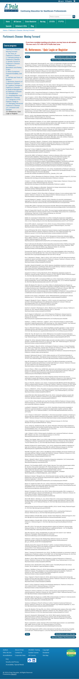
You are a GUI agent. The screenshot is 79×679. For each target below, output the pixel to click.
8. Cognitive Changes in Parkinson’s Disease (14, 86)
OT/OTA (52, 21)
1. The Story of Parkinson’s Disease (13, 54)
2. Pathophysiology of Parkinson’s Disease (13, 58)
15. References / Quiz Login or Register (13, 112)
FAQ (7, 659)
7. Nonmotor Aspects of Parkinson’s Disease (14, 82)
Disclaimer (46, 652)
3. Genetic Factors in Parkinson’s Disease (13, 62)
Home (8, 21)
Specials (8, 26)
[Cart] (74, 1)
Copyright (46, 650)
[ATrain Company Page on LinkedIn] (34, 661)
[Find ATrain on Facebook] (29, 661)
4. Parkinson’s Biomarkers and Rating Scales (13, 67)
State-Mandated (30, 21)
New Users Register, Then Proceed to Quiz (63, 59)
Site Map (45, 655)
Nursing (42, 21)
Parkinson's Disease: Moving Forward (21, 30)
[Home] (35, 7)
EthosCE (13, 674)
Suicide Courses (33, 652)
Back (27, 56)
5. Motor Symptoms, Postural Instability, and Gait (14, 73)
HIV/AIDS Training (34, 650)
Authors (5, 650)
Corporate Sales (20, 655)
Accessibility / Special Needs (15, 665)
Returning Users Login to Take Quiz (65, 56)
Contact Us (18, 652)
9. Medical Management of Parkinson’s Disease (14, 90)
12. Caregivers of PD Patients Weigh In (13, 100)
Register (69, 1)
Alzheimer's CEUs (21, 26)
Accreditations (7, 655)
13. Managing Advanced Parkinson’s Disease (14, 104)
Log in (62, 1)
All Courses (17, 21)
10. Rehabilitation (12, 93)
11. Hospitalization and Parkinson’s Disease (14, 96)
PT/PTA (61, 21)
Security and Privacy (12, 662)
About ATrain (19, 650)
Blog (32, 26)
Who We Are (7, 652)
